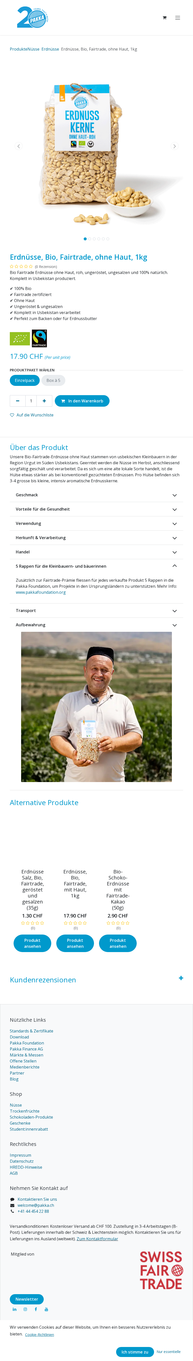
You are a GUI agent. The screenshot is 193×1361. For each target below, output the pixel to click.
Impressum (20, 1155)
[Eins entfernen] (18, 401)
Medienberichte (24, 1067)
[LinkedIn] (15, 1309)
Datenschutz (22, 1161)
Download (19, 1037)
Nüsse (16, 1105)
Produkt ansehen (32, 943)
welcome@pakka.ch (36, 1205)
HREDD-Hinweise (26, 1167)
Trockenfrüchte (24, 1111)
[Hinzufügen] (44, 401)
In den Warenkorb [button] (85, 401)
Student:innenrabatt (29, 1129)
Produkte (18, 49)
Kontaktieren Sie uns (37, 1199)
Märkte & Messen (26, 1055)
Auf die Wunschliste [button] (35, 415)
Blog (14, 1079)
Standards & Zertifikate (31, 1031)
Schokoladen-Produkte (31, 1117)
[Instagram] (25, 1309)
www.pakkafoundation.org (41, 592)
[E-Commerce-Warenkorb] (164, 17)
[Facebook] (36, 1309)
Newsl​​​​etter (27, 1299)
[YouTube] (46, 1309)
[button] (18, 146)
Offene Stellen (23, 1061)
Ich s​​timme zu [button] (135, 1352)
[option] (96, 888)
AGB (14, 1173)
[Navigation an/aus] (177, 17)
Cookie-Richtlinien (39, 1334)
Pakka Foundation (27, 1043)
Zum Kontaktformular (97, 1239)
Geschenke (20, 1123)
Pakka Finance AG (26, 1049)
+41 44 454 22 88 (33, 1211)
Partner (17, 1073)
